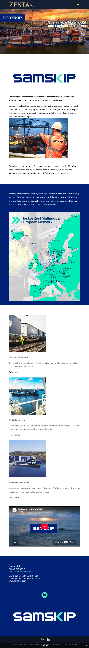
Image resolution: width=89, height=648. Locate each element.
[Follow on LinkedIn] (44, 595)
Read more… (14, 372)
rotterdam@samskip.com (20, 571)
